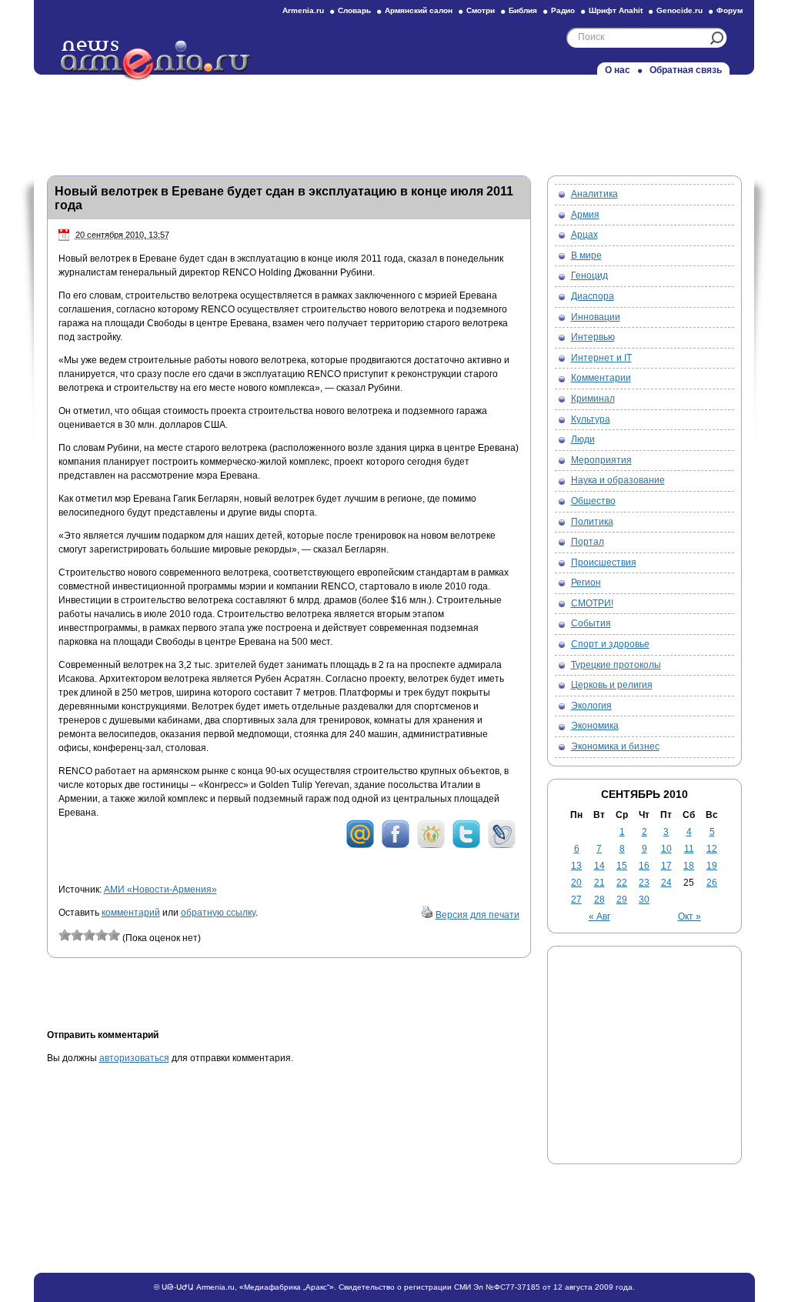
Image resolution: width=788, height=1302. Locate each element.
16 (644, 865)
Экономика (595, 725)
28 (599, 899)
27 (576, 899)
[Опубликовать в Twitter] (466, 845)
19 (711, 865)
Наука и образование (618, 480)
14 (599, 865)
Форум (729, 10)
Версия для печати (477, 915)
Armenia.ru (303, 10)
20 (576, 882)
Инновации (595, 317)
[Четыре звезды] (101, 935)
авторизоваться (134, 1058)
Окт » (689, 916)
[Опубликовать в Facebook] (395, 845)
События (591, 623)
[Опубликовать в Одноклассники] (431, 845)
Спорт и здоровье (610, 644)
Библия (523, 10)
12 (711, 848)
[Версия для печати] (427, 915)
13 (576, 865)
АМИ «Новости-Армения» (160, 889)
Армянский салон (418, 10)
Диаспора (592, 296)
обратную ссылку (218, 912)
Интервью (593, 337)
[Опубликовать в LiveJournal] (502, 845)
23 (644, 882)
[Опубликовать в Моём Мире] (360, 845)
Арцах (584, 234)
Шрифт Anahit (616, 10)
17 (666, 865)
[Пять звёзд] (114, 935)
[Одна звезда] (64, 935)
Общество (593, 501)
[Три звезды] (89, 935)
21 (599, 882)
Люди (583, 439)
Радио (563, 10)
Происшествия (603, 562)
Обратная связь (685, 70)
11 (689, 848)
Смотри (480, 10)
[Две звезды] (77, 935)
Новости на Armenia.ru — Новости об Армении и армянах (156, 61)
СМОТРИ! (592, 603)
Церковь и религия (612, 684)
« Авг (599, 916)
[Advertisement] (394, 120)
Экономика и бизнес (615, 746)
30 (644, 899)
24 (666, 882)
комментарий (131, 912)
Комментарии (601, 377)
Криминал (593, 398)
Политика (592, 521)
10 (666, 848)
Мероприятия (601, 460)
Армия (585, 214)
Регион (586, 582)
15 (621, 865)
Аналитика (594, 194)
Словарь (354, 10)
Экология (591, 705)
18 (688, 865)
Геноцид (589, 275)
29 (621, 899)
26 (711, 882)
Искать (716, 38)
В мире (586, 255)
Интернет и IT (601, 357)
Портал (587, 541)
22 (621, 882)
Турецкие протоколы (616, 664)
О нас (617, 70)
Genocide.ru (679, 10)
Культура (590, 419)
